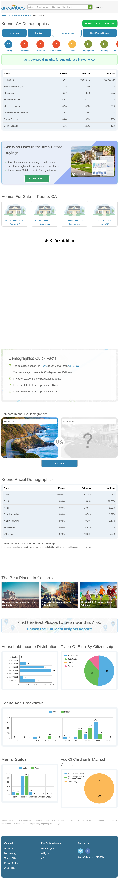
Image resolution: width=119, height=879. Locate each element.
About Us (8, 848)
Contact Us (9, 868)
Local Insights (47, 848)
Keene (26, 15)
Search (4, 15)
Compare (59, 463)
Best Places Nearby (99, 33)
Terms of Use (10, 858)
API (43, 858)
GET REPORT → (37, 178)
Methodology (10, 853)
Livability (99, 7)
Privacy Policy (11, 863)
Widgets (45, 853)
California (15, 15)
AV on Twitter (80, 851)
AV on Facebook (87, 851)
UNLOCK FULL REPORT (101, 23)
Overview (14, 33)
